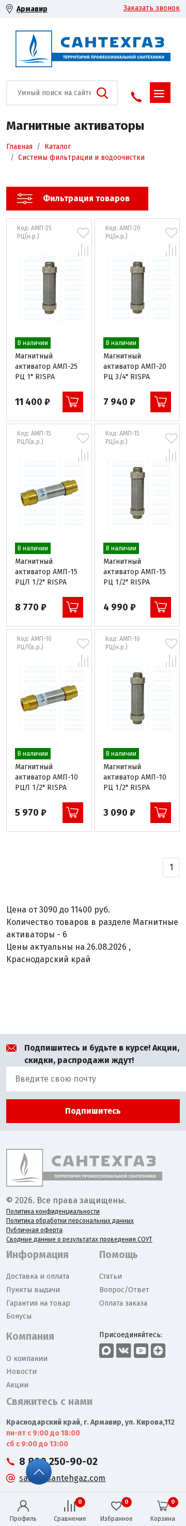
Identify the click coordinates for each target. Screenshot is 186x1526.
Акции (17, 1385)
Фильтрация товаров (86, 198)
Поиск (102, 93)
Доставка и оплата (37, 1276)
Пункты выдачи (33, 1289)
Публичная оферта (34, 1230)
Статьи (110, 1276)
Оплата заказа (123, 1303)
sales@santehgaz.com (62, 1478)
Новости (21, 1371)
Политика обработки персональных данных (70, 1220)
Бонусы (19, 1316)
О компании (27, 1358)
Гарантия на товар (38, 1303)
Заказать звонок (151, 8)
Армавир (32, 9)
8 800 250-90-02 (58, 1462)
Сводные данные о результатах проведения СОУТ (79, 1239)
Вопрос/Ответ (124, 1289)
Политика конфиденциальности (53, 1211)
